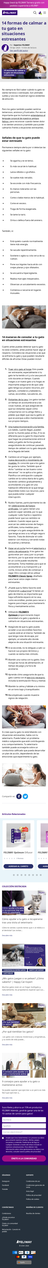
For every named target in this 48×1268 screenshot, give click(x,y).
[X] (25, 796)
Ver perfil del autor (19, 50)
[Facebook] (19, 796)
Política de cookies (32, 1199)
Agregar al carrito (18, 866)
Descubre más (7, 935)
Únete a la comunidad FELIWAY (10, 1224)
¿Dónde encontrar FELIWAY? (8, 1218)
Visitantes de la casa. (18, 399)
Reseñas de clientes (33, 1213)
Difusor (18, 852)
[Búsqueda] (34, 12)
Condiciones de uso (33, 1181)
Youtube (5, 1189)
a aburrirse (25, 590)
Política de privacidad (33, 1195)
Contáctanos (6, 1213)
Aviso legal (30, 1191)
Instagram (5, 1181)
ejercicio (31, 677)
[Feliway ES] (15, 12)
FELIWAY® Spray (20, 576)
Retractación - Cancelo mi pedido (11, 1230)
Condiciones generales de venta (35, 1186)
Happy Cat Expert (36, 970)
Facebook (5, 1185)
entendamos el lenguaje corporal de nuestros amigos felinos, (23, 118)
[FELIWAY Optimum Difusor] (18, 835)
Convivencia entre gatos (15, 970)
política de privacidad (33, 1152)
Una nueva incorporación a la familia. (26, 426)
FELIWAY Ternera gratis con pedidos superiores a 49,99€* (24, 4)
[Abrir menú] (44, 12)
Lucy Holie (8, 973)
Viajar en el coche (16, 548)
